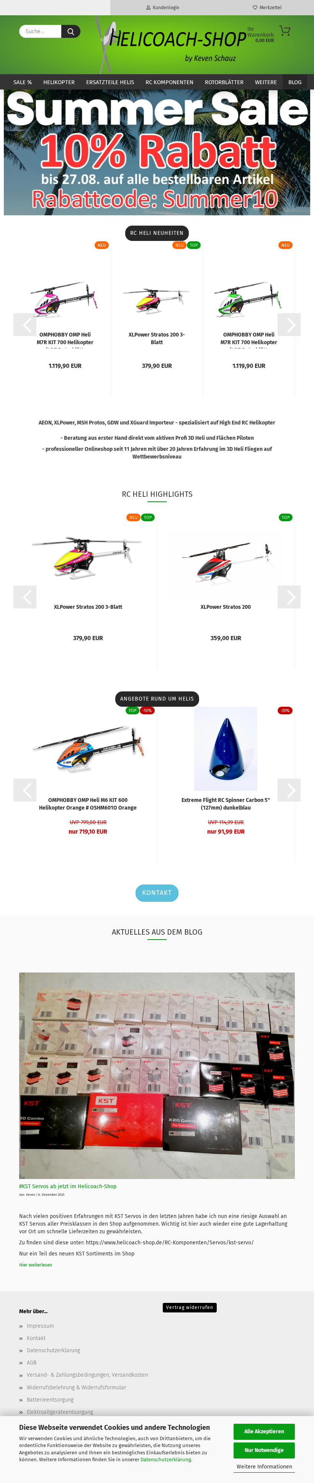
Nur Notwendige (264, 1450)
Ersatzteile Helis (110, 82)
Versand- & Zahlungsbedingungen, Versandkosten (87, 1375)
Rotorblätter (224, 82)
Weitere (266, 82)
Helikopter (59, 82)
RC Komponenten (169, 82)
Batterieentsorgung (50, 1400)
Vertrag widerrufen (189, 1307)
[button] (24, 324)
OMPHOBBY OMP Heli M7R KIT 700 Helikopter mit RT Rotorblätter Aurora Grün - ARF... (249, 340)
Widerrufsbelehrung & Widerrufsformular (76, 1387)
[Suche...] (70, 31)
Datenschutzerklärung (166, 1459)
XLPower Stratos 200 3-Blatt (157, 339)
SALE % (22, 82)
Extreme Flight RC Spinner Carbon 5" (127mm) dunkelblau (226, 804)
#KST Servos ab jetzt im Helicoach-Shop (67, 1186)
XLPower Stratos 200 (226, 607)
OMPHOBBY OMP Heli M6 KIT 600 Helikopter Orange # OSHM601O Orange (88, 804)
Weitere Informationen (264, 1466)
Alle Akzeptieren (264, 1431)
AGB (31, 1362)
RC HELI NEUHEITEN (157, 233)
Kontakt (157, 893)
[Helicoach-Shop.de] (169, 44)
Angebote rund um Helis (157, 699)
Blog (294, 82)
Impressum (40, 1326)
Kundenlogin (164, 7)
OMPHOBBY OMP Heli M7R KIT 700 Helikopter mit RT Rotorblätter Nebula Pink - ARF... (65, 340)
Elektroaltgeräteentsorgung (60, 1412)
